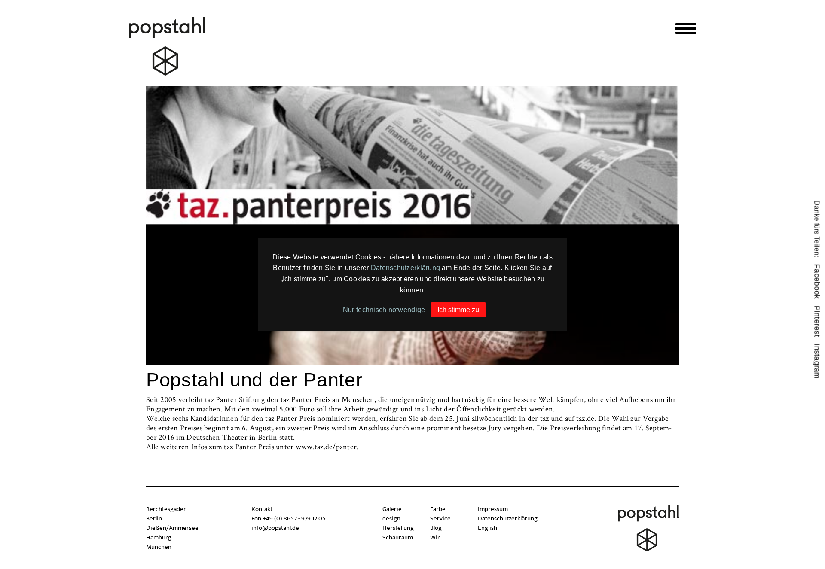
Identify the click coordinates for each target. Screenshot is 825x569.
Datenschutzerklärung (405, 267)
